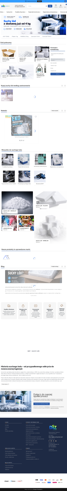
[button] (50, 6)
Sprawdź (4, 61)
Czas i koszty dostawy (10, 453)
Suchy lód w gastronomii (31, 440)
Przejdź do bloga (54, 266)
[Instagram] (53, 441)
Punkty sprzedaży (9, 431)
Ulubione (7, 469)
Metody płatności (9, 451)
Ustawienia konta (9, 467)
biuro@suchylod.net (56, 437)
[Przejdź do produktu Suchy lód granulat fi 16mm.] (21, 125)
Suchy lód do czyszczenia (31, 442)
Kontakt (7, 425)
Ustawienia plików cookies (32, 459)
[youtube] (55, 441)
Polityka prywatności (30, 457)
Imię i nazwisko (53, 62)
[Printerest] (51, 441)
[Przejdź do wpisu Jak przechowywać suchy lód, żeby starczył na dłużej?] (33, 276)
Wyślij (58, 74)
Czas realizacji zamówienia (11, 455)
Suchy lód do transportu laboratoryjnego (35, 438)
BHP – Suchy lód (33, 351)
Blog (6, 429)
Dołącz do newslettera (41, 403)
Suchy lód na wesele (30, 425)
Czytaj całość (34, 295)
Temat (51, 68)
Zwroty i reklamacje (9, 457)
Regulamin (47, 406)
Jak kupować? (29, 451)
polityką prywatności (55, 408)
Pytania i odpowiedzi (30, 453)
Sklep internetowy (33, 489)
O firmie (7, 427)
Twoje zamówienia (9, 465)
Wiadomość (53, 70)
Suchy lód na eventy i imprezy (33, 427)
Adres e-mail (53, 65)
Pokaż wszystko (55, 110)
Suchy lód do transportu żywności (33, 437)
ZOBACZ (39, 1)
